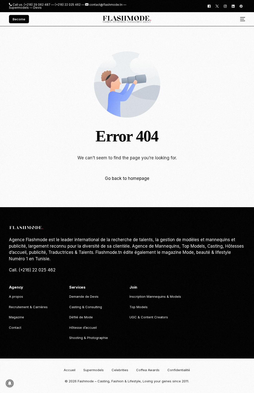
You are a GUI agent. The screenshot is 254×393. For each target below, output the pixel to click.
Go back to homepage (127, 178)
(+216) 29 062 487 (37, 4)
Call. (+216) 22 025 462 (32, 269)
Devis (37, 7)
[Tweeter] (217, 6)
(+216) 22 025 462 (68, 4)
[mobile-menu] (240, 19)
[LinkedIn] (233, 6)
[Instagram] (225, 6)
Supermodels (19, 7)
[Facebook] (209, 6)
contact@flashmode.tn (106, 4)
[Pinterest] (241, 6)
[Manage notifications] (10, 383)
